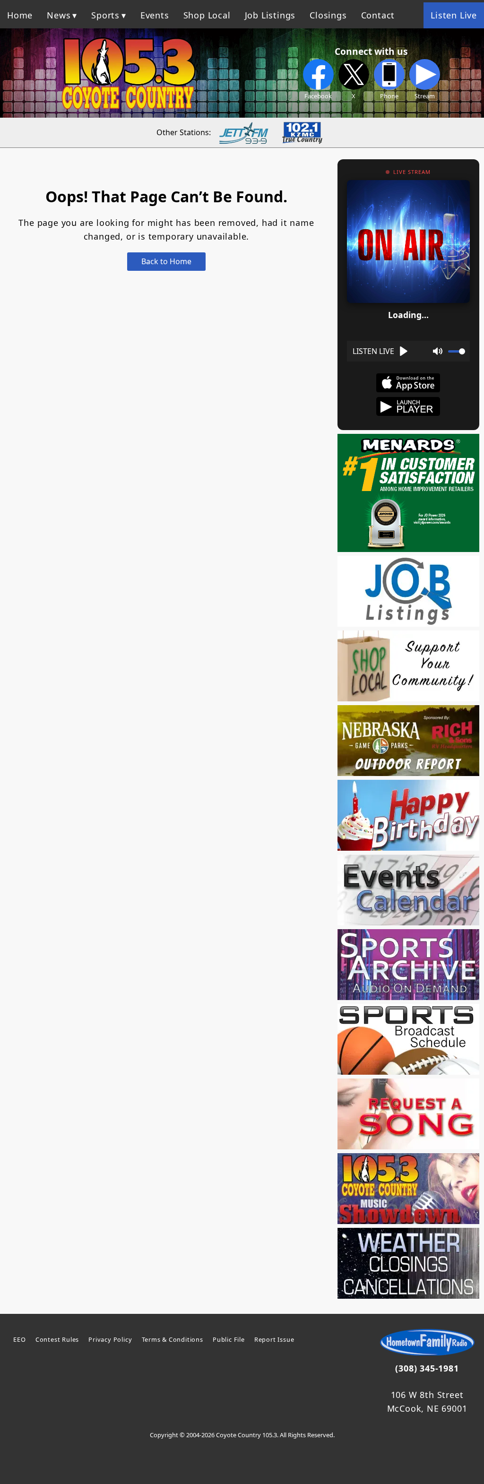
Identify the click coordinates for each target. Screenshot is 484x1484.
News (58, 15)
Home (20, 15)
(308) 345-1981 (426, 1368)
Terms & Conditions (172, 1339)
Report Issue (274, 1339)
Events (154, 15)
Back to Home (166, 261)
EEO (19, 1339)
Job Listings (270, 15)
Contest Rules (57, 1339)
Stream (425, 96)
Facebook (318, 96)
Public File (229, 1339)
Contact (378, 15)
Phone (389, 96)
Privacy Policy (110, 1339)
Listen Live (454, 15)
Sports (105, 15)
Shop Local (207, 15)
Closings (328, 15)
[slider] (456, 351)
